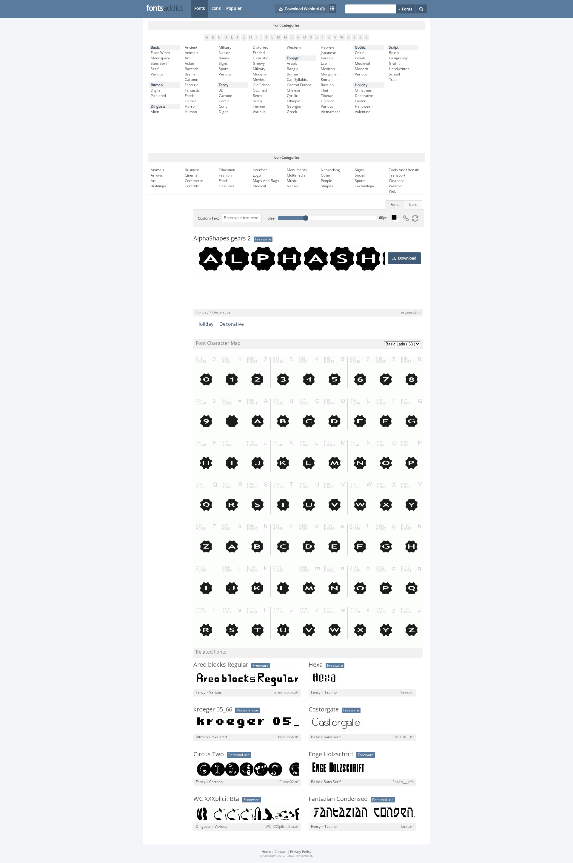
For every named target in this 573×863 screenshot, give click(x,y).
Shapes (327, 186)
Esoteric (191, 85)
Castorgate (324, 709)
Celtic (359, 53)
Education (227, 170)
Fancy (223, 85)
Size (271, 218)
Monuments (297, 170)
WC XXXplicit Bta (216, 798)
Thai (324, 90)
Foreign (293, 58)
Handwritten (399, 69)
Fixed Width (160, 53)
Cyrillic (292, 96)
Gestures (226, 186)
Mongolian (329, 74)
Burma (292, 74)
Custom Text (208, 218)
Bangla (292, 69)
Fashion (225, 175)
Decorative (364, 96)
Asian (189, 63)
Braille (190, 74)
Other (325, 175)
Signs (223, 63)
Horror (190, 106)
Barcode (192, 69)
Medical (259, 186)
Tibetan (327, 96)
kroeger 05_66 (212, 709)
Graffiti (395, 63)
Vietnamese (331, 112)
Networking (330, 170)
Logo (257, 175)
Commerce (194, 181)
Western (294, 47)
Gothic (360, 47)
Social (360, 175)
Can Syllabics (298, 80)
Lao (324, 63)
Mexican (328, 69)
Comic (224, 101)
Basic (155, 47)
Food (223, 181)
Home (266, 852)
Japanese (328, 53)
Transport (397, 175)
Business (192, 170)
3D (221, 90)
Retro (257, 96)
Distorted (260, 47)
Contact (280, 852)
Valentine (362, 112)
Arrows (157, 175)
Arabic (292, 63)
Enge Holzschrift (331, 754)
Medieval (362, 63)
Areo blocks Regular (220, 664)
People (326, 181)
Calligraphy (398, 58)
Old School (261, 85)
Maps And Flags (266, 181)
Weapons (396, 181)
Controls (192, 186)
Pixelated (158, 96)
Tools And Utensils (404, 170)
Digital (156, 90)
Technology (364, 186)
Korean (327, 58)
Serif (154, 69)
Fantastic (192, 90)
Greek (292, 112)
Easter (360, 101)
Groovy (259, 63)
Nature (224, 53)
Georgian (294, 106)
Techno (259, 106)
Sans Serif (159, 63)
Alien (155, 112)
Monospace (160, 58)
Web (392, 191)
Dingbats (158, 106)
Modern (259, 74)
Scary (257, 101)
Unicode (328, 101)
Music (292, 181)
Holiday (361, 85)
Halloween (363, 106)
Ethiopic (293, 101)
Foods (190, 96)
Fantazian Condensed (338, 798)
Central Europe (299, 85)
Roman (326, 80)
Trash (393, 80)
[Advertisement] (286, 136)
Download (407, 258)
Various (157, 74)
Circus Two (208, 754)
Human (191, 112)
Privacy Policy (300, 852)
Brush (394, 53)
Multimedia (296, 175)
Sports (360, 181)
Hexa (316, 664)
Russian (327, 85)
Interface (260, 170)
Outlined (260, 90)
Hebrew (327, 47)
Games (191, 101)
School (394, 74)
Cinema (191, 175)
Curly (223, 106)
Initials (360, 58)
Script (393, 47)
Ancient (191, 47)
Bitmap (157, 85)
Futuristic (260, 58)
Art (187, 58)
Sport (223, 69)
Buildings (158, 186)
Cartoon (191, 80)
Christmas (363, 90)
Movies (259, 80)
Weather (396, 186)
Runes (224, 58)
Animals (191, 53)
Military (225, 47)
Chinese (293, 90)
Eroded (259, 53)
